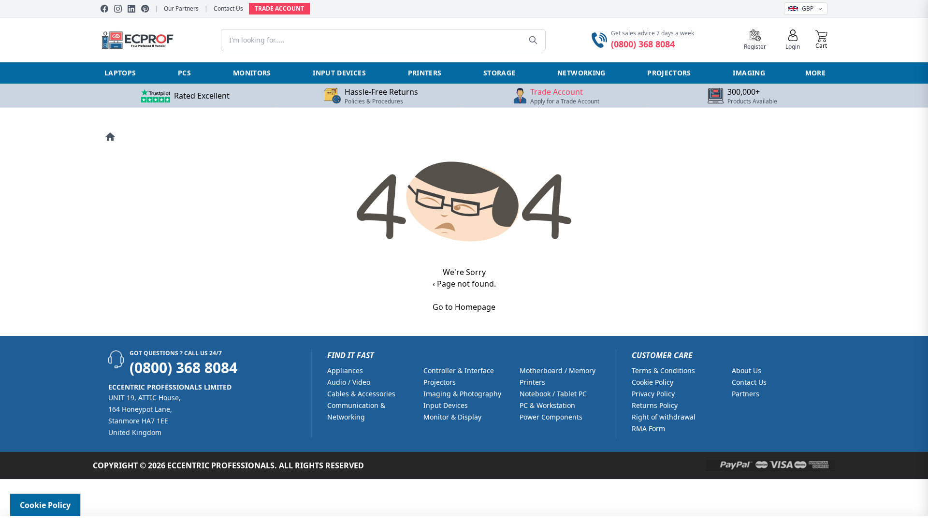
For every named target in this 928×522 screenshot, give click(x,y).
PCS (184, 72)
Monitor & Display (452, 416)
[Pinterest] (145, 9)
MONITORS (252, 72)
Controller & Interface (458, 370)
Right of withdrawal (664, 416)
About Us (746, 370)
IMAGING (749, 72)
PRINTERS (425, 72)
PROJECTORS (669, 72)
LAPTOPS (120, 72)
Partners (745, 393)
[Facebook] (104, 9)
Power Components (551, 416)
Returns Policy (655, 405)
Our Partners (181, 9)
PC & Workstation (547, 405)
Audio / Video (348, 382)
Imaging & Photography (462, 393)
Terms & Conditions (663, 370)
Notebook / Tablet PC (553, 393)
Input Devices (445, 405)
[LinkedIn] (131, 9)
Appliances (345, 370)
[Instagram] (118, 9)
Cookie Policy (652, 382)
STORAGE (499, 72)
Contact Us (228, 9)
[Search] (533, 40)
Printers (532, 382)
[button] (821, 40)
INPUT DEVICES (339, 72)
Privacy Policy (653, 393)
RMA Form (648, 428)
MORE (815, 72)
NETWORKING (581, 72)
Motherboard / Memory (557, 370)
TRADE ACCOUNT (279, 8)
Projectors (439, 382)
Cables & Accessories (361, 393)
